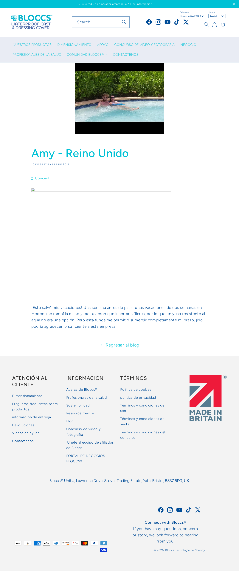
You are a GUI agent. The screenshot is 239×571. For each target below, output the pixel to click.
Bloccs (169, 550)
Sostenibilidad (78, 405)
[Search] (124, 22)
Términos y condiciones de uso (142, 408)
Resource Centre (80, 413)
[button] (87, 55)
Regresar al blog (122, 345)
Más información (141, 4)
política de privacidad (138, 397)
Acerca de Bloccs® (81, 389)
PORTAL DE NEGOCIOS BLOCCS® (85, 458)
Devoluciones (23, 425)
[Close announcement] (234, 4)
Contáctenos (23, 441)
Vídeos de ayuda (26, 433)
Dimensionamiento (27, 396)
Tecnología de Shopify (190, 550)
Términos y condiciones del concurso (142, 434)
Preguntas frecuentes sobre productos (35, 406)
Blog (70, 421)
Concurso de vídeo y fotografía (83, 431)
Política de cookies (135, 389)
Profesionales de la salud (86, 397)
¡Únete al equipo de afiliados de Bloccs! (90, 445)
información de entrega (31, 417)
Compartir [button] (43, 178)
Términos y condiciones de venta (142, 421)
